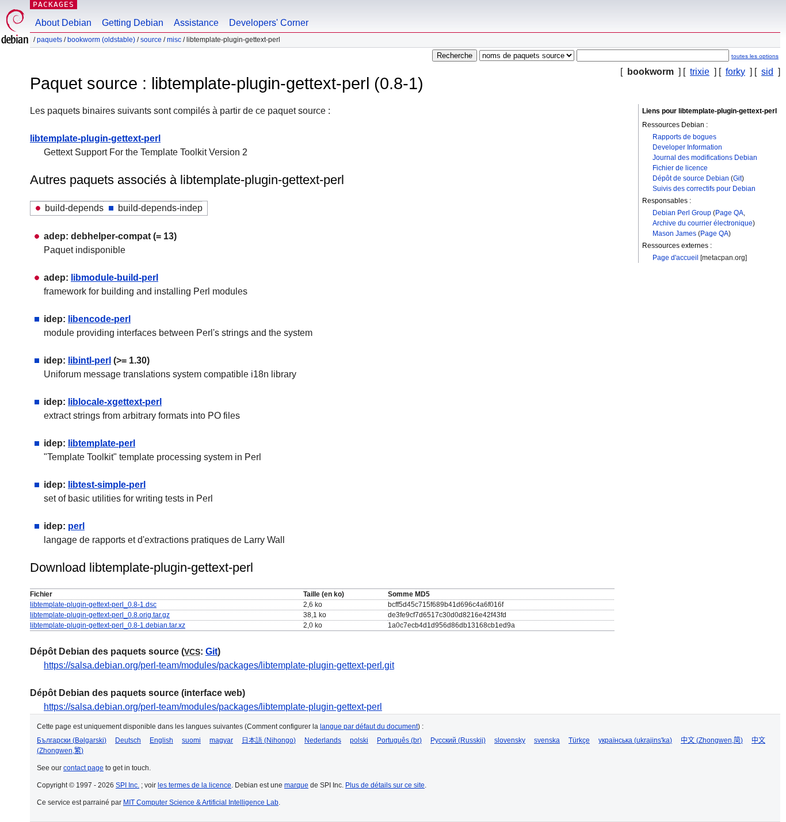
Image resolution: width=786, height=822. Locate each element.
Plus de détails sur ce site (385, 785)
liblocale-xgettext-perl (115, 402)
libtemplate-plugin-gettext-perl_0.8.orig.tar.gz (100, 615)
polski (359, 740)
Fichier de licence (680, 168)
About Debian (63, 23)
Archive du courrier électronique (703, 223)
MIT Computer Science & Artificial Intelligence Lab (200, 802)
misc (174, 40)
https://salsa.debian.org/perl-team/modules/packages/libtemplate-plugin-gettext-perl (213, 707)
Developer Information (687, 147)
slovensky (509, 740)
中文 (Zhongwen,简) (712, 740)
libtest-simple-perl (107, 485)
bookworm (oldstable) (101, 40)
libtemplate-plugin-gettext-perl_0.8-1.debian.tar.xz (107, 625)
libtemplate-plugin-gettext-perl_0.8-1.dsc (93, 605)
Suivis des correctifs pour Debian (704, 189)
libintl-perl (89, 360)
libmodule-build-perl (114, 277)
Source (151, 40)
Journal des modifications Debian (705, 158)
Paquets (49, 40)
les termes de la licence (194, 785)
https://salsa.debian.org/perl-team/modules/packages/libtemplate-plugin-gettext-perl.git (219, 665)
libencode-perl (99, 319)
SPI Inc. (127, 785)
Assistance (196, 23)
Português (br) (399, 740)
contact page (83, 768)
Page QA (729, 213)
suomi (191, 740)
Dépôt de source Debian (691, 178)
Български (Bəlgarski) (71, 740)
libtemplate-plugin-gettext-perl (95, 138)
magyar (221, 740)
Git (737, 178)
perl (76, 526)
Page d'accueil (676, 258)
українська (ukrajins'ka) (635, 740)
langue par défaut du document (369, 726)
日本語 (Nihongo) (269, 740)
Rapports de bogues (684, 137)
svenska (547, 740)
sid (767, 72)
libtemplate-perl (101, 443)
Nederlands (322, 740)
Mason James (674, 234)
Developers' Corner (268, 23)
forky (735, 72)
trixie (699, 72)
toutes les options (755, 56)
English (161, 740)
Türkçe (579, 740)
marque (296, 785)
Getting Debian (132, 23)
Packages (53, 4)
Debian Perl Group (682, 213)
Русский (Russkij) (458, 740)
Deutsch (128, 740)
